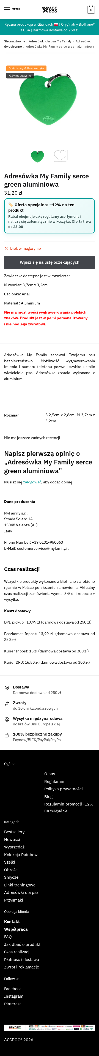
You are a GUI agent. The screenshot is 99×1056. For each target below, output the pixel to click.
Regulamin (54, 781)
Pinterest (12, 1003)
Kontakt (12, 921)
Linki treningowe (19, 885)
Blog (48, 796)
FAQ (8, 936)
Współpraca (16, 929)
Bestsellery (14, 831)
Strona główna (14, 41)
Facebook (13, 988)
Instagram (13, 996)
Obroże (11, 869)
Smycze (11, 877)
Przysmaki (13, 900)
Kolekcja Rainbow (21, 854)
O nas (49, 773)
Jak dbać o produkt (22, 944)
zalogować (32, 482)
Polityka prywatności (63, 788)
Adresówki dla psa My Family (50, 41)
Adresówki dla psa (21, 892)
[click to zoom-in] (49, 97)
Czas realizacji (17, 951)
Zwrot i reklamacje (21, 967)
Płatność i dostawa (21, 959)
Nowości (12, 839)
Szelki (9, 862)
